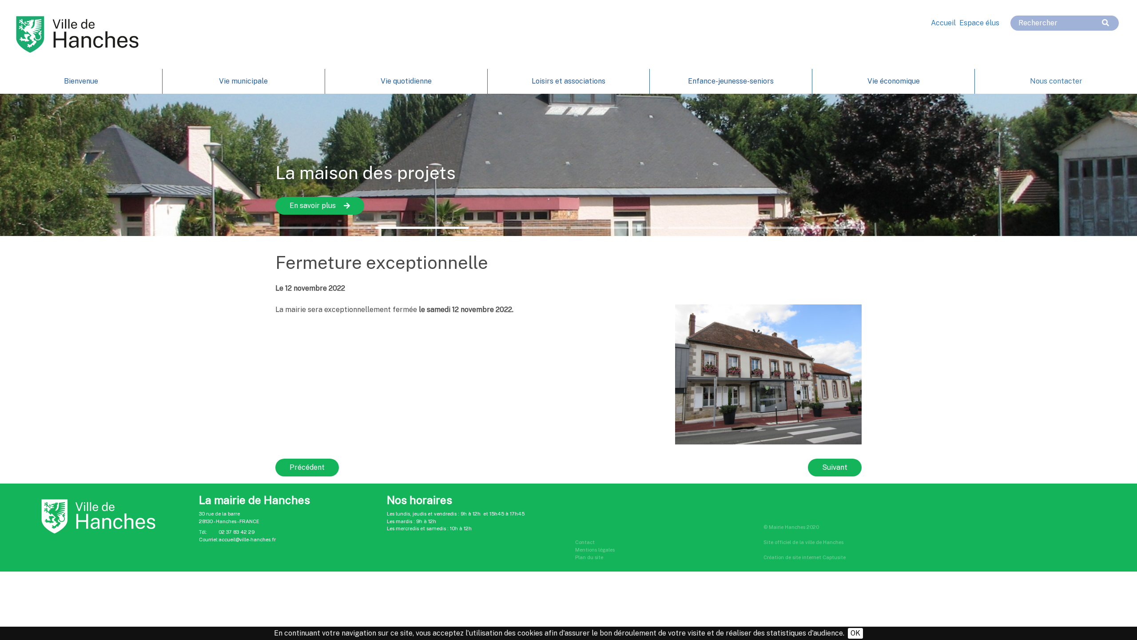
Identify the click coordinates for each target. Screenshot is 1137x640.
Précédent (307, 467)
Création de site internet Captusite (804, 557)
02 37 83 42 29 (236, 532)
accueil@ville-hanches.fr (247, 539)
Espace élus (979, 23)
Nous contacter (1056, 81)
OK (855, 633)
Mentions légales (595, 550)
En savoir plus (313, 205)
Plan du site (589, 557)
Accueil (943, 23)
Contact (585, 542)
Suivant (834, 467)
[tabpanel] (568, 165)
